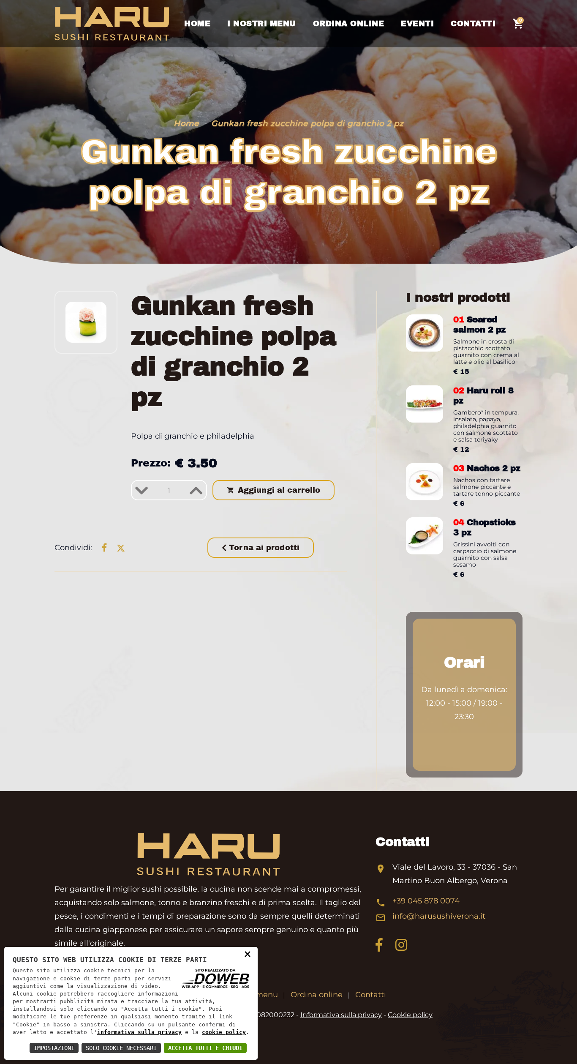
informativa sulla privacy (139, 1032)
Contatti (473, 23)
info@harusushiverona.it (438, 916)
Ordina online (348, 23)
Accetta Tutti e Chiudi (205, 1048)
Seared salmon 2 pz (479, 324)
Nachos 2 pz (486, 468)
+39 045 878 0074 (426, 901)
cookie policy (224, 1032)
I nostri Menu (261, 23)
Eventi (417, 23)
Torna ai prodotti (262, 547)
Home (197, 23)
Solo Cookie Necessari (121, 1048)
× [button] (247, 953)
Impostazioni (54, 1048)
